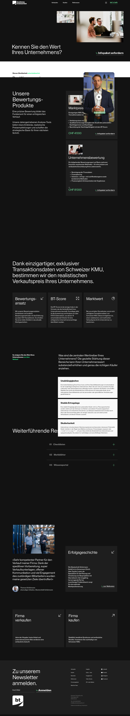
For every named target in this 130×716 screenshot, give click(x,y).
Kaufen (65, 2)
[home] (19, 3)
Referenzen (75, 2)
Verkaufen (55, 2)
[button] (106, 2)
